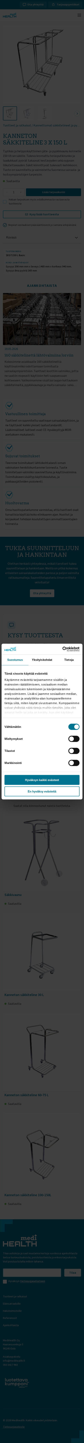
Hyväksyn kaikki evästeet (42, 780)
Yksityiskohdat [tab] (42, 659)
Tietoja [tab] (69, 659)
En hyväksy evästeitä (42, 791)
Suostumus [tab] (15, 659)
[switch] (74, 739)
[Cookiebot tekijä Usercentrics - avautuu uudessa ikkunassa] (62, 648)
